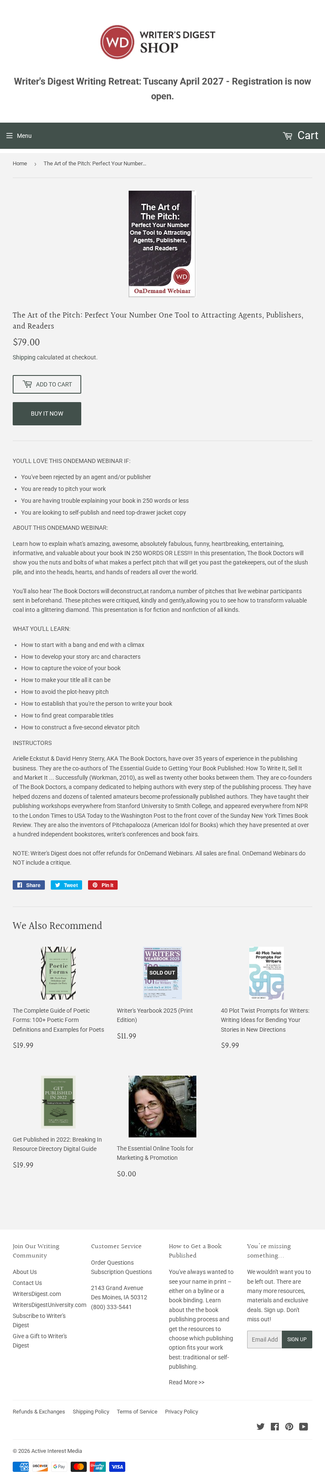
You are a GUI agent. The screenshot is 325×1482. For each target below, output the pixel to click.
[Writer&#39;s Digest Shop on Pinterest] (289, 1427)
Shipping (24, 357)
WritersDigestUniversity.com (49, 1304)
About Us (25, 1271)
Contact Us (27, 1282)
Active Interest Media (56, 1451)
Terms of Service (137, 1411)
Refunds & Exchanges (39, 1411)
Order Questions (112, 1262)
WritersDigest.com (37, 1293)
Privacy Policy (181, 1411)
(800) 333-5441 (111, 1307)
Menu (24, 135)
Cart (307, 135)
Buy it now (47, 413)
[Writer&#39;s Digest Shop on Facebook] (274, 1427)
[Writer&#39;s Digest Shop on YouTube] (303, 1427)
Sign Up (297, 1339)
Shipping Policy (91, 1411)
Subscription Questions (121, 1271)
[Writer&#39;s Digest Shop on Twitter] (260, 1427)
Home (20, 163)
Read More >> (186, 1382)
